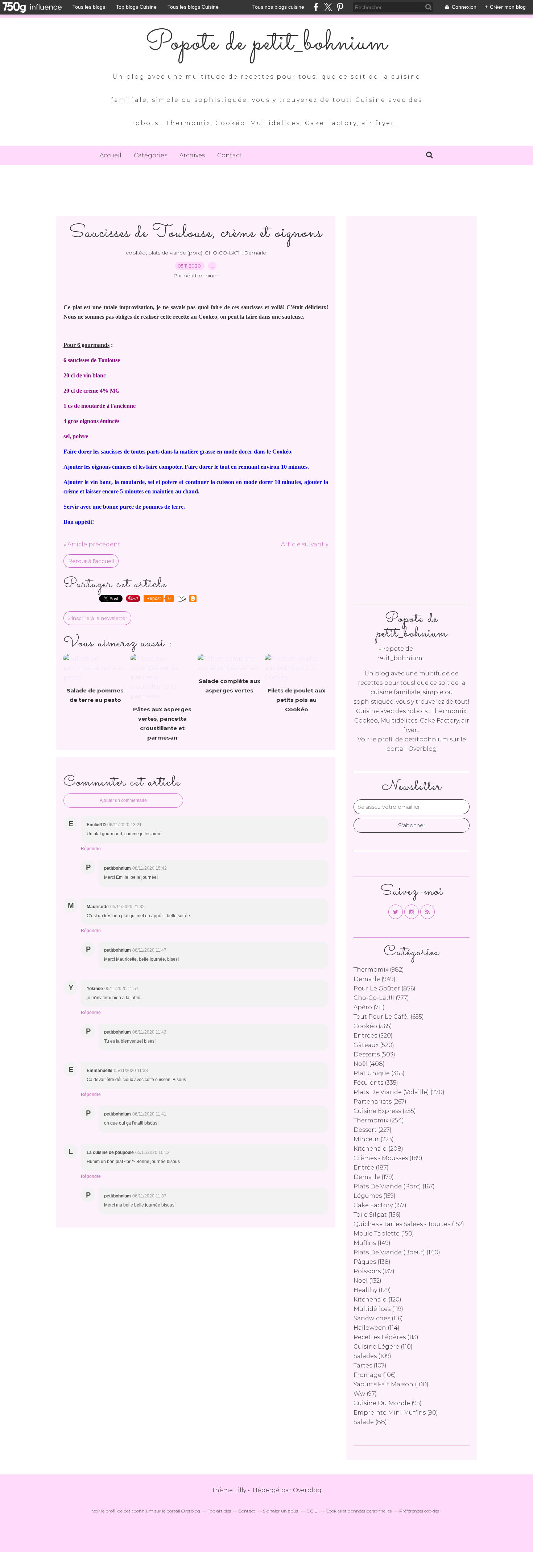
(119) (378, 1308)
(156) (377, 1214)
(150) (384, 1233)
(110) (383, 1346)
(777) (381, 997)
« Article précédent (91, 544)
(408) (369, 1063)
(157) (380, 1205)
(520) (373, 1035)
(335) (376, 1082)
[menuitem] (110, 155)
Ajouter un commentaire (123, 800)
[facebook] (316, 7)
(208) (378, 1148)
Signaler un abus (281, 1511)
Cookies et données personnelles (359, 1511)
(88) (370, 1422)
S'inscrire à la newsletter (97, 618)
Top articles (219, 1511)
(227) (373, 1129)
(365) (379, 1073)
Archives (192, 155)
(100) (391, 1384)
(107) (370, 1365)
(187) (371, 1167)
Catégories (150, 155)
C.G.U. (312, 1511)
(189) (388, 1158)
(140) (397, 1252)
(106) (375, 1374)
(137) (374, 1271)
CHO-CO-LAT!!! (223, 252)
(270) (399, 1092)
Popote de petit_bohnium (266, 43)
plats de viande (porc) (175, 252)
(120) (377, 1299)
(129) (372, 1290)
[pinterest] (339, 7)
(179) (374, 1177)
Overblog (307, 1490)
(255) (385, 1111)
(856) (385, 988)
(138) (372, 1261)
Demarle (255, 252)
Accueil (110, 155)
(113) (386, 1337)
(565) (373, 1026)
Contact (229, 155)
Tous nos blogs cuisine (278, 7)
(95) (388, 1403)
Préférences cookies (419, 1511)
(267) (380, 1101)
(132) (367, 1280)
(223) (374, 1139)
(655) (389, 1016)
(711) (369, 1007)
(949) (375, 979)
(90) (396, 1412)
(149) (372, 1242)
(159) (375, 1195)
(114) (377, 1327)
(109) (372, 1356)
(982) (379, 969)
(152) (409, 1224)
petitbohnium (426, 739)
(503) (374, 1054)
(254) (379, 1120)
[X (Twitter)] (327, 7)
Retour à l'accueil (91, 561)
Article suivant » (304, 544)
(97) (365, 1393)
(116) (378, 1318)
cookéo (136, 252)
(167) (394, 1186)
